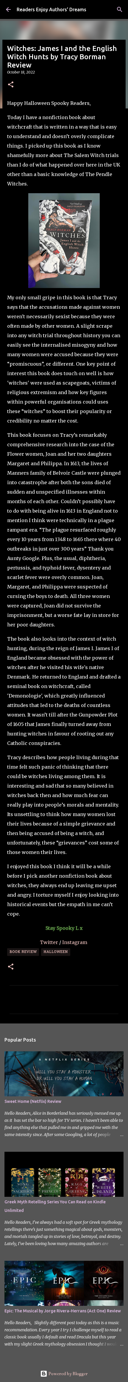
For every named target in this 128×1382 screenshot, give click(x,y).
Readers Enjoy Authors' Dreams (51, 9)
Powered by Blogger (67, 1373)
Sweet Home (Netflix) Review (32, 1101)
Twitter (49, 942)
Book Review (23, 952)
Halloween (55, 952)
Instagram (75, 942)
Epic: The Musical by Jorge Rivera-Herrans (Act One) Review (62, 1311)
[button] (10, 85)
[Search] (119, 9)
